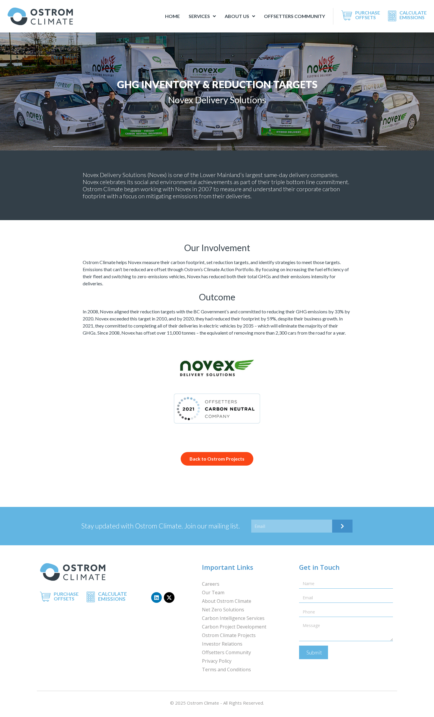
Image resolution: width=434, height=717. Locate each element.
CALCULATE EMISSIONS (413, 15)
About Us (237, 16)
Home (172, 16)
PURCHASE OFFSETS (367, 15)
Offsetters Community (294, 16)
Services (199, 16)
